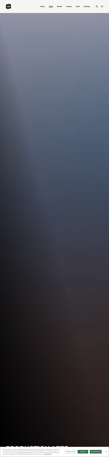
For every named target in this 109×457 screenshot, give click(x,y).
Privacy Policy (48, 454)
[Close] (106, 451)
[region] (54, 452)
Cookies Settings (70, 451)
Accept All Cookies (96, 451)
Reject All (82, 451)
